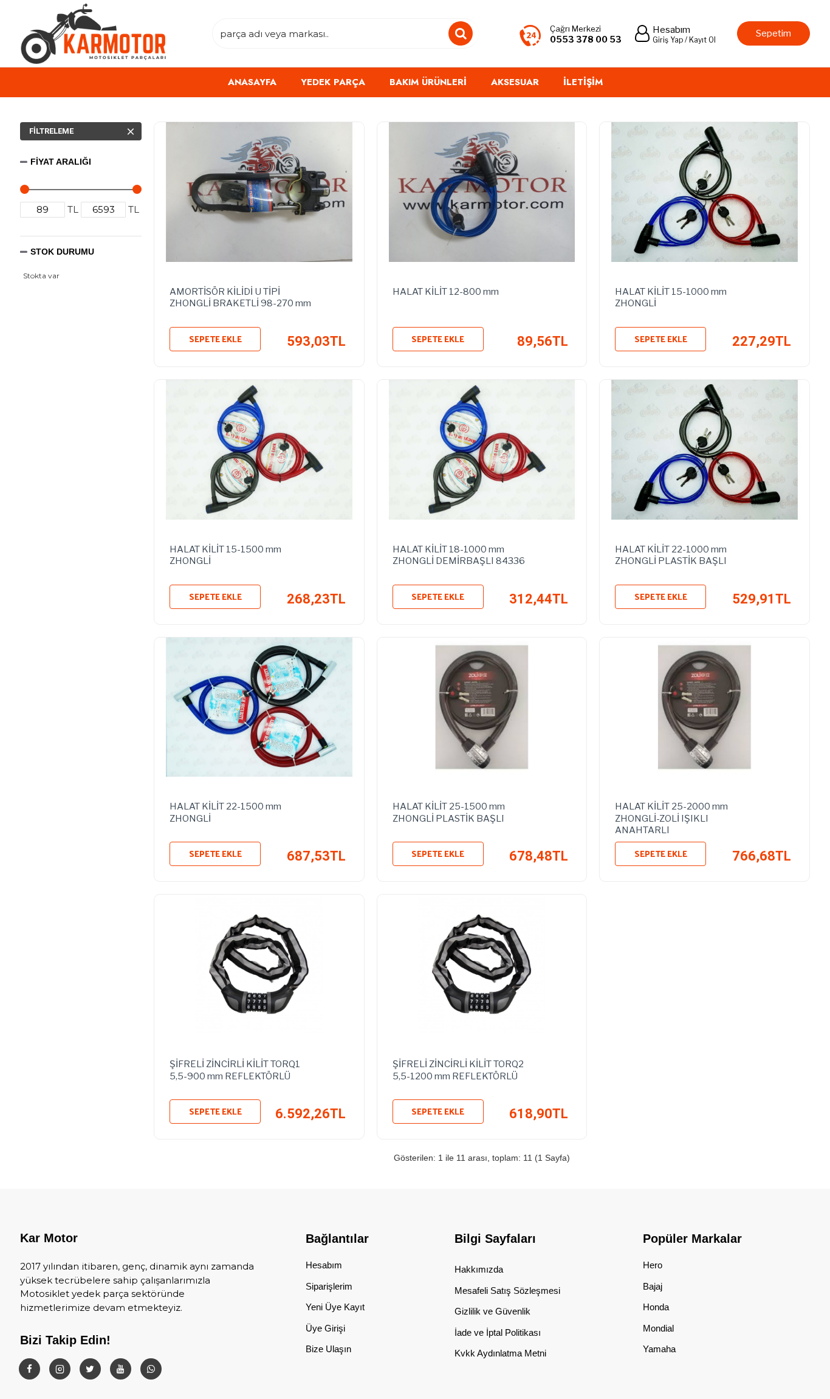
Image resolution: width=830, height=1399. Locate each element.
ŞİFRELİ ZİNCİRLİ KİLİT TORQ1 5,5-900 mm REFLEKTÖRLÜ (235, 1070)
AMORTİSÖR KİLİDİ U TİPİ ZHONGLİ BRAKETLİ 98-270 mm (240, 297)
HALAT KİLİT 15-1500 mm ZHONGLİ (225, 555)
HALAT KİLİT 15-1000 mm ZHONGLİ (671, 297)
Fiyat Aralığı (60, 162)
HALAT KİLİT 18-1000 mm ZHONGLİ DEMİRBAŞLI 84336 (459, 555)
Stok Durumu (62, 251)
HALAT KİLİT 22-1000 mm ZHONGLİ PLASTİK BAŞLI (671, 555)
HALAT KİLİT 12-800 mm (446, 291)
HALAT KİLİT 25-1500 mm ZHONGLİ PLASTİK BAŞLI (449, 812)
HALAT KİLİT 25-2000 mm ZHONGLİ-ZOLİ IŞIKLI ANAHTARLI (671, 816)
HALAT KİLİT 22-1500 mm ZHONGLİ (225, 812)
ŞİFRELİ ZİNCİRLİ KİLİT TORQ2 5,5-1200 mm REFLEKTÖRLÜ (458, 1070)
